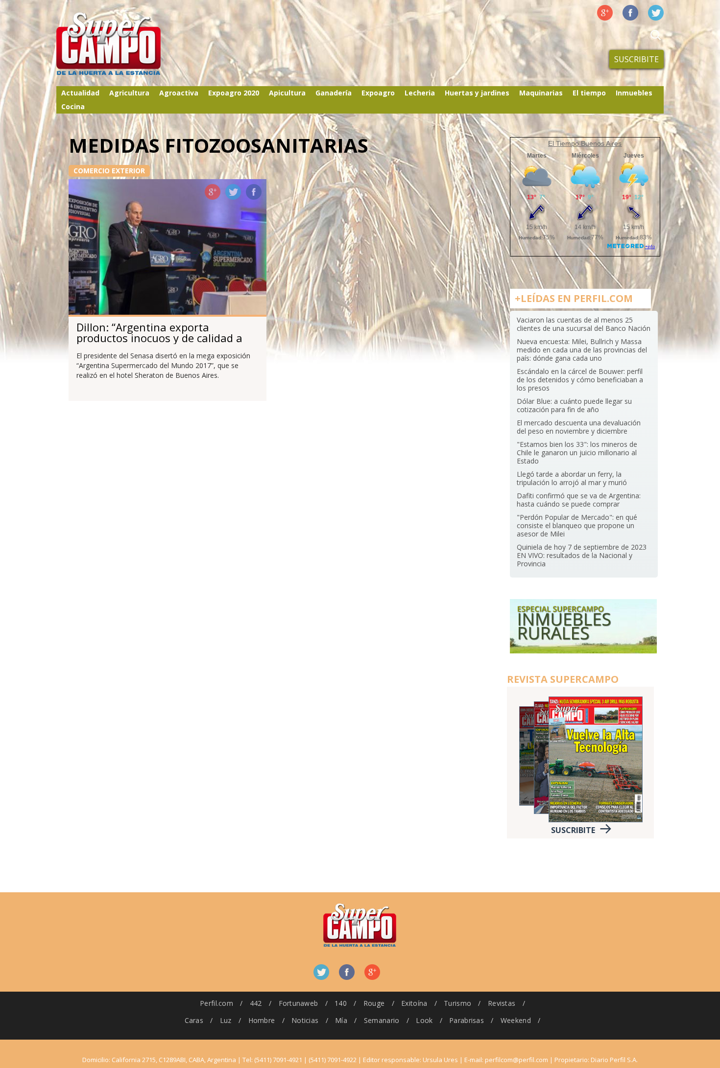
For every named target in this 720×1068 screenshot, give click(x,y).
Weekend (516, 1020)
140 (341, 1003)
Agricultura (129, 92)
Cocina (73, 106)
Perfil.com (216, 1003)
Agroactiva (178, 92)
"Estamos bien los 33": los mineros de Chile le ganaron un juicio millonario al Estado (577, 452)
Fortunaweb (298, 1003)
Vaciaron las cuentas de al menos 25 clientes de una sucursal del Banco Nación (583, 324)
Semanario (382, 1020)
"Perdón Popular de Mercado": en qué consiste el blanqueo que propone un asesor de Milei (577, 525)
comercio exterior (109, 170)
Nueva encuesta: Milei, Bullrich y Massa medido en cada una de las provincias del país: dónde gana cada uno (582, 350)
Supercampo (128, 44)
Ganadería (333, 92)
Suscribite (636, 59)
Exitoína (414, 1003)
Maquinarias (541, 92)
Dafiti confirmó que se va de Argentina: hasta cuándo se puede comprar (579, 500)
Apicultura (287, 92)
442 (256, 1003)
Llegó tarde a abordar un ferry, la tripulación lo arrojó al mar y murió (572, 478)
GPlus (212, 192)
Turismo (457, 1003)
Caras (194, 1020)
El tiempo (589, 92)
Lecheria (420, 92)
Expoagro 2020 (233, 92)
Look (424, 1020)
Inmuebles (634, 92)
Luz (226, 1020)
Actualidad (80, 92)
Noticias (304, 1020)
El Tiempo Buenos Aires (585, 143)
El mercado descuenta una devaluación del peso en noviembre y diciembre (579, 427)
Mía (341, 1020)
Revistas (501, 1003)
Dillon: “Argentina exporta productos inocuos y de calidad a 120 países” (159, 338)
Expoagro (378, 92)
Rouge (373, 1003)
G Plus (605, 13)
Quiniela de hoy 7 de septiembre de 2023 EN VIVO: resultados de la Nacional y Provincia (582, 555)
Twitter (656, 13)
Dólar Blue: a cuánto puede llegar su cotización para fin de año (574, 405)
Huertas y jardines (477, 92)
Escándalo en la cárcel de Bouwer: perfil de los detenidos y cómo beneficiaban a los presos (580, 380)
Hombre (261, 1020)
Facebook (630, 13)
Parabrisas (466, 1020)
